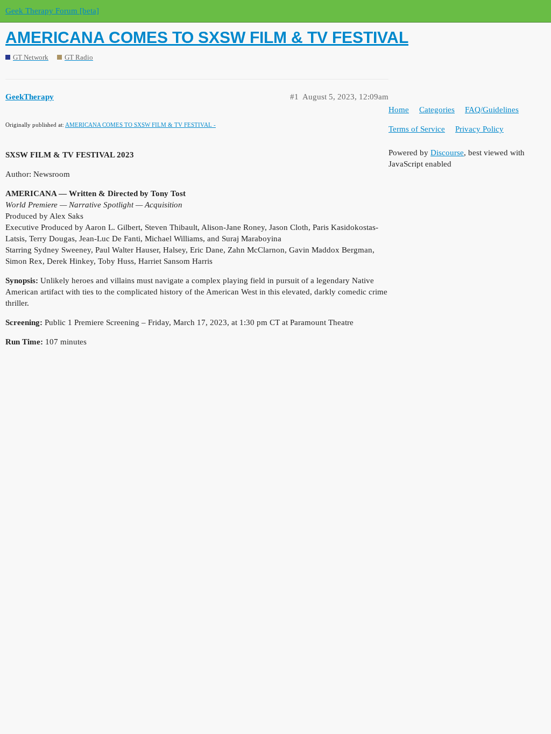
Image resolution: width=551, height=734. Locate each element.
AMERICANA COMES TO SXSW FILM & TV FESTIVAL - (140, 124)
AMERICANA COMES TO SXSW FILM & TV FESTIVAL (206, 37)
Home (398, 109)
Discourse (447, 152)
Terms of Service (416, 129)
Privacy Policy (479, 129)
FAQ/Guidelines (492, 109)
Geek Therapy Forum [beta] (52, 10)
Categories (437, 109)
